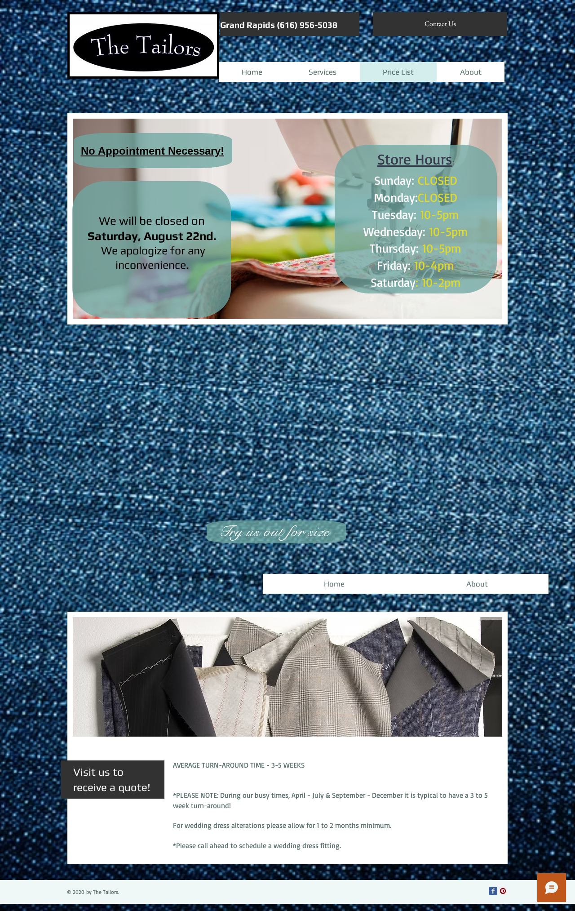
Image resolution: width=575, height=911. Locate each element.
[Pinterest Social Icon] (503, 891)
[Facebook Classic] (493, 891)
